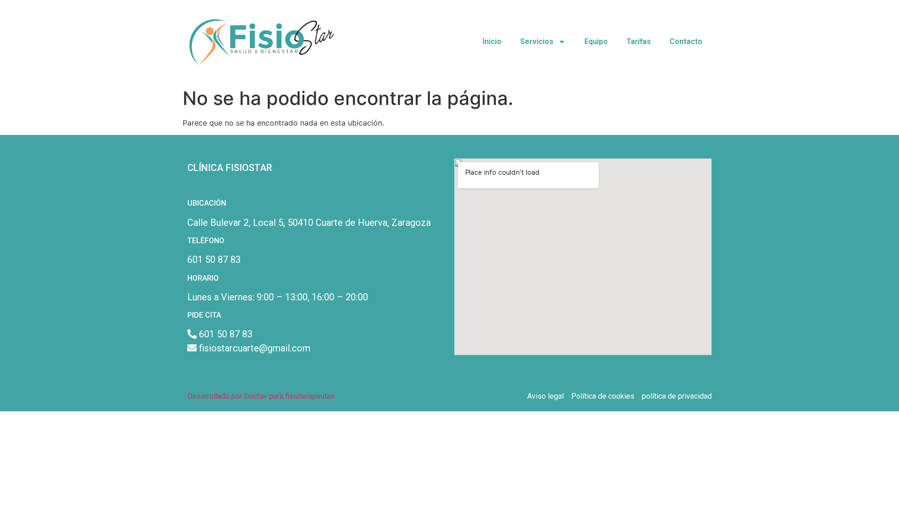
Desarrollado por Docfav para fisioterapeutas (261, 396)
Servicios (536, 41)
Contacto (686, 41)
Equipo (596, 41)
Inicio (492, 41)
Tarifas (638, 41)
